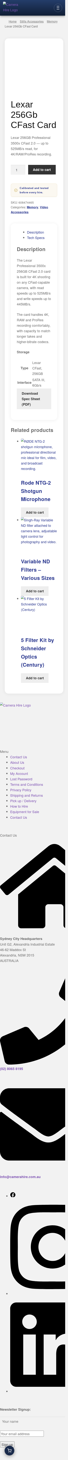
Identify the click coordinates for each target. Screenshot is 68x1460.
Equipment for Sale (24, 811)
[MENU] (58, 8)
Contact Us (18, 756)
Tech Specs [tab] (36, 237)
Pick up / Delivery (23, 800)
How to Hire (19, 806)
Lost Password (21, 778)
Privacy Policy (20, 789)
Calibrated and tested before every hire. (34, 190)
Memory (32, 207)
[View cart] (9, 1450)
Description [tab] (35, 232)
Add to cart (42, 169)
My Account (19, 773)
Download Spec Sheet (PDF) (31, 399)
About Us (17, 762)
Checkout (17, 767)
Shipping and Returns (26, 795)
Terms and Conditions (26, 784)
